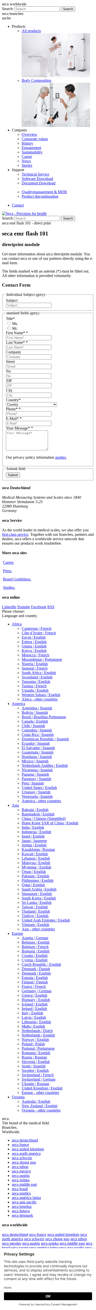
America (18, 704)
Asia (15, 805)
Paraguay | (36, 779)
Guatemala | (37, 752)
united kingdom (28, 1149)
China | (44, 818)
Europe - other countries (40, 1092)
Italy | (32, 1013)
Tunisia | (34, 686)
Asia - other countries (38, 929)
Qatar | (33, 885)
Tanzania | (36, 681)
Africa (17, 624)
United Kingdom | (42, 1088)
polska (21, 1180)
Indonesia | (36, 832)
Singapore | (37, 894)
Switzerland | (38, 1075)
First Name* (17, 333)
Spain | (34, 1066)
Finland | (35, 982)
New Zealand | (39, 1106)
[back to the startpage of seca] (24, 213)
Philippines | (37, 880)
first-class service (15, 534)
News (26, 161)
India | (33, 827)
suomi (19, 1248)
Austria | (35, 938)
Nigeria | (35, 664)
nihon (20, 1167)
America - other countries (41, 801)
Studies (9, 587)
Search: (8, 9)
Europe (17, 933)
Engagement (31, 148)
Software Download (37, 179)
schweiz (22, 1158)
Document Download (38, 183)
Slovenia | (36, 1062)
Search (68, 9)
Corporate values (35, 139)
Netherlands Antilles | (45, 765)
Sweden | (35, 1070)
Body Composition (36, 80)
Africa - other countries (40, 699)
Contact (18, 205)
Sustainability (32, 152)
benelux (22, 1206)
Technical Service (35, 174)
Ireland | (34, 1009)
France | (34, 986)
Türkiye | (35, 916)
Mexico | (35, 761)
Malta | (33, 1026)
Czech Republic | (41, 964)
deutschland (25, 1140)
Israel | (33, 836)
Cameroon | (36, 628)
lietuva (21, 1211)
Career (27, 156)
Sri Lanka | (36, 902)
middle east (24, 1184)
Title (10, 319)
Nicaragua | (37, 770)
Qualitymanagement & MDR (44, 192)
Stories (27, 165)
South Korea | (39, 898)
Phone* (13, 409)
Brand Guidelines (17, 579)
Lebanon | (36, 858)
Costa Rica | (38, 734)
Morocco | (35, 655)
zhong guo (24, 1162)
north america (26, 1153)
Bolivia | (35, 712)
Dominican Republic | (45, 739)
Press (7, 571)
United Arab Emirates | (46, 920)
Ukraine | (35, 1084)
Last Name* (17, 342)
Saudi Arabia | (39, 889)
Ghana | (34, 646)
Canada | (35, 721)
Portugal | (38, 1048)
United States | (39, 788)
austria (21, 1175)
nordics (21, 1193)
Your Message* (19, 428)
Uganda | (35, 690)
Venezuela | (37, 796)
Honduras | (37, 757)
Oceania (18, 1097)
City (9, 390)
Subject (11, 300)
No (8, 371)
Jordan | (34, 845)
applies (60, 457)
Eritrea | (34, 642)
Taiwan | (35, 907)
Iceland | (35, 1004)
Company (13, 352)
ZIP (9, 381)
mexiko (11, 1243)
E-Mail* (14, 418)
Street (10, 361)
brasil (20, 1189)
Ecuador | (36, 743)
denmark (22, 1215)
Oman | (34, 871)
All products (31, 31)
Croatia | (35, 955)
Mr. (14, 328)
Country (13, 400)
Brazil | (44, 717)
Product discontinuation (40, 196)
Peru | (33, 783)
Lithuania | (36, 1022)
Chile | (33, 726)
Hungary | (36, 1000)
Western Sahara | (41, 695)
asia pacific (24, 1202)
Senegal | (35, 668)
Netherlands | (37, 1031)
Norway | (35, 1039)
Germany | (36, 991)
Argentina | (37, 708)
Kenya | (34, 650)
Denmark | (36, 969)
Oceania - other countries (41, 1110)
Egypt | (34, 637)
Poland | (33, 1044)
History (27, 143)
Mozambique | (42, 659)
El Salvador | (38, 748)
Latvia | (34, 1017)
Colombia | (37, 730)
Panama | (35, 774)
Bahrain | (35, 810)
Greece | (34, 995)
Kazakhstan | (38, 849)
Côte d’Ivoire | (39, 633)
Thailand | (36, 911)
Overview (29, 134)
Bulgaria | (35, 951)
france (20, 1145)
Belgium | (35, 942)
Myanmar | (36, 867)
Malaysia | (36, 863)
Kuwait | (35, 854)
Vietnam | (35, 925)
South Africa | (39, 673)
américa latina (26, 1198)
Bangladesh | (38, 814)
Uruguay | (36, 792)
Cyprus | (35, 960)
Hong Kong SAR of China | (50, 823)
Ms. (14, 323)
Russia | (34, 1057)
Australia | (36, 1101)
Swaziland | (37, 677)
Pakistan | (35, 876)
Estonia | (35, 978)
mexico (21, 1171)
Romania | (36, 1053)
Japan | (34, 841)
